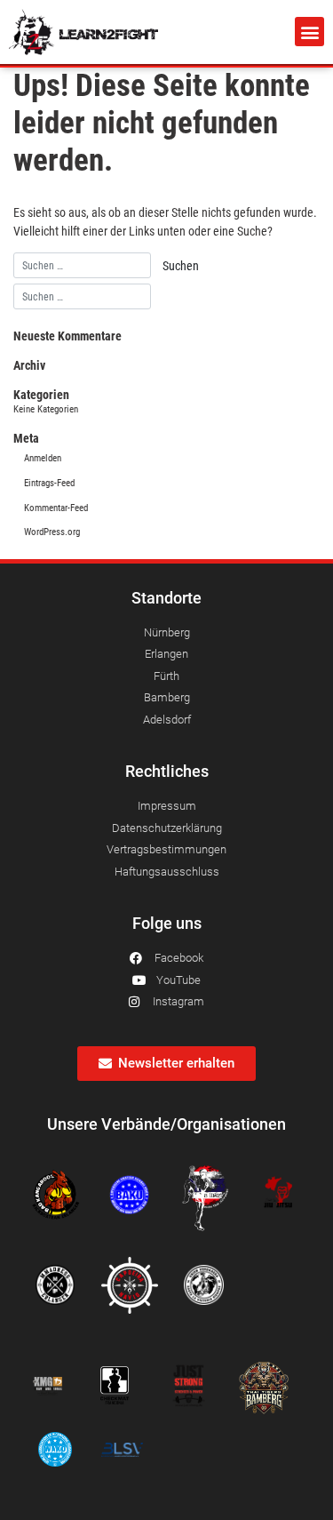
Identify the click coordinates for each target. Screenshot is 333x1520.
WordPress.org (52, 532)
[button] (309, 31)
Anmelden (42, 458)
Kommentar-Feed (56, 508)
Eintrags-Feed (49, 483)
